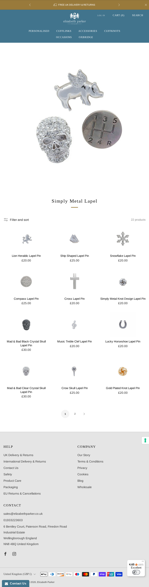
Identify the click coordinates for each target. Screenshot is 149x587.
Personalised (39, 31)
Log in (101, 15)
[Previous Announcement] (29, 4)
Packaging (10, 487)
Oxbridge (86, 37)
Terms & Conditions (90, 461)
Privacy (82, 467)
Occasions (64, 37)
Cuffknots (112, 31)
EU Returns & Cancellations (22, 493)
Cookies (82, 474)
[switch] (136, 572)
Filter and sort (19, 219)
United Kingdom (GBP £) (17, 574)
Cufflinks (63, 31)
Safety (7, 474)
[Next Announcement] (119, 4)
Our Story (83, 455)
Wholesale (84, 487)
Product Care (12, 480)
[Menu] (142, 562)
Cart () (118, 15)
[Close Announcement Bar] (146, 5)
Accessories (87, 31)
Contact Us (10, 467)
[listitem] (74, 5)
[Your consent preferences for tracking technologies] (145, 440)
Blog (80, 480)
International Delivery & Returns (24, 461)
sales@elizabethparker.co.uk (23, 513)
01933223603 (13, 520)
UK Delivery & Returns (18, 455)
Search (137, 15)
